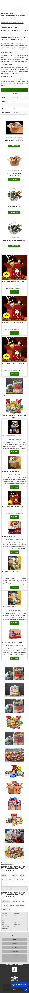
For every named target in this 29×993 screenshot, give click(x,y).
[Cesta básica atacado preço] (14, 820)
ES (16, 875)
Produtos (14, 947)
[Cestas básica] (14, 836)
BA (13, 879)
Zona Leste (11, 905)
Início (14, 939)
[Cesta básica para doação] (14, 462)
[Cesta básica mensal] (14, 598)
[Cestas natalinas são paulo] (14, 427)
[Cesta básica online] (14, 787)
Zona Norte (14, 901)
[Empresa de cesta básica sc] (14, 563)
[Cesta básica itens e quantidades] (14, 852)
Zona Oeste (21, 901)
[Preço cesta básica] (14, 771)
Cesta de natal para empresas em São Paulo (13, 15)
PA (6, 884)
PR (23, 875)
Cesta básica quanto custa (8, 19)
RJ (9, 875)
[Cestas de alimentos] (14, 527)
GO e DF (21, 879)
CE (17, 879)
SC (2, 879)
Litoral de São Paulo (7, 909)
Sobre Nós (14, 943)
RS (6, 879)
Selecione (4, 875)
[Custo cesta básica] (14, 706)
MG (13, 875)
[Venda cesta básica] (14, 722)
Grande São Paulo (20, 905)
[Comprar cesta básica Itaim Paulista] (14, 386)
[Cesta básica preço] (14, 755)
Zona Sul (5, 905)
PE (10, 879)
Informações (14, 951)
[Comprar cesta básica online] (14, 738)
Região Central (6, 901)
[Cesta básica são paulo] (14, 673)
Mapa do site (14, 955)
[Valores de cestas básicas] (14, 803)
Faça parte (14, 960)
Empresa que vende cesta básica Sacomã (12, 22)
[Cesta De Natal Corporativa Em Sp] (14, 498)
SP (20, 875)
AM (3, 884)
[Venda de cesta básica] (14, 689)
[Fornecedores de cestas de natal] (14, 633)
